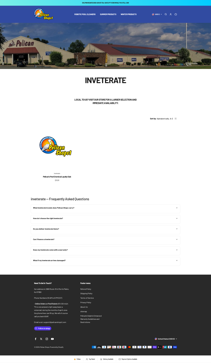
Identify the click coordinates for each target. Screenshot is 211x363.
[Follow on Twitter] (41, 338)
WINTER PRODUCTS (129, 14)
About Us (84, 307)
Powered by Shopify (56, 347)
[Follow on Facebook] (35, 338)
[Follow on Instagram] (46, 338)
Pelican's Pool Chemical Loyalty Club (57, 176)
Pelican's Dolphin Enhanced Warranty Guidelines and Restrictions (91, 319)
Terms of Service (87, 298)
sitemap (83, 311)
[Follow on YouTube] (52, 338)
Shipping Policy (86, 293)
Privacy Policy (85, 302)
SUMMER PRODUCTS (108, 14)
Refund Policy (85, 289)
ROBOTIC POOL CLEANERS (84, 14)
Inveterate (57, 173)
